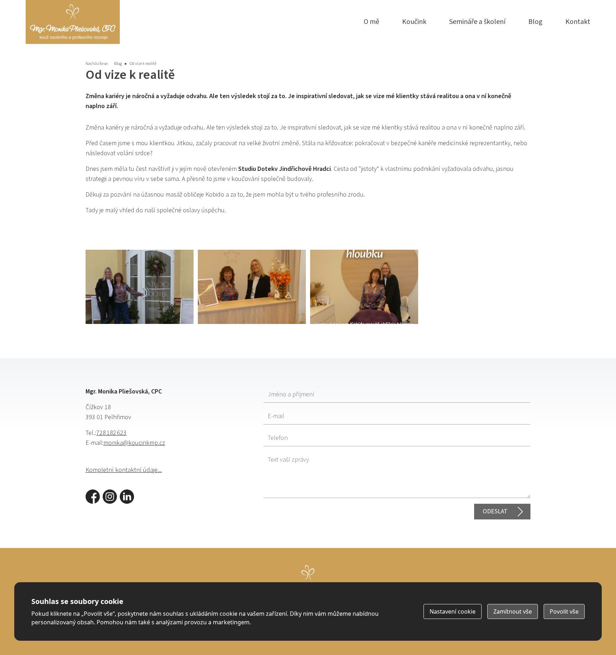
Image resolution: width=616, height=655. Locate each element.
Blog (535, 22)
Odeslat (495, 511)
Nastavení (453, 611)
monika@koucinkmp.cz (134, 442)
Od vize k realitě (143, 64)
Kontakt (577, 22)
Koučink (414, 22)
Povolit (564, 611)
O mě (371, 22)
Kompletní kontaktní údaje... (124, 470)
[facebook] (93, 496)
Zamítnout (512, 611)
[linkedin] (127, 496)
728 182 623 (111, 432)
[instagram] (110, 496)
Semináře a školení (477, 22)
